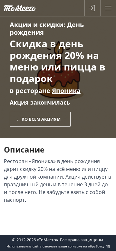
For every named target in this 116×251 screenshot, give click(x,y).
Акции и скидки (36, 24)
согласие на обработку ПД (89, 246)
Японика (66, 90)
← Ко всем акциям (38, 119)
